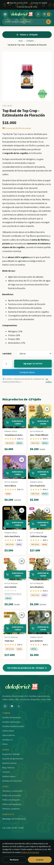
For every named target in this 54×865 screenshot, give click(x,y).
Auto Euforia (10, 485)
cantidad (6, 353)
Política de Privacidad (30, 852)
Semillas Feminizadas (11, 721)
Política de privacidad (11, 795)
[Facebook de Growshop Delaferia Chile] (12, 706)
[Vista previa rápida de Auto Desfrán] (21, 561)
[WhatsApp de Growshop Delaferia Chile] (19, 706)
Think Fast (9, 640)
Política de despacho (11, 799)
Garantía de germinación (12, 758)
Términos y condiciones (12, 790)
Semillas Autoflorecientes (13, 726)
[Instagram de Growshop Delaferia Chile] (5, 706)
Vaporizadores (8, 735)
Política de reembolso (11, 804)
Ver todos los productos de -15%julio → (27, 667)
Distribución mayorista (11, 780)
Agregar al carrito (32, 363)
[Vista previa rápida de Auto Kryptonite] (47, 459)
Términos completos (11, 808)
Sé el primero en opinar (12, 594)
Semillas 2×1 (7, 739)
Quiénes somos (8, 776)
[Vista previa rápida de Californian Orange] (47, 510)
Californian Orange (38, 536)
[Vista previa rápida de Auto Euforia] (21, 459)
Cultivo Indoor (8, 730)
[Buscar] (48, 21)
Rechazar (14, 859)
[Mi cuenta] (38, 14)
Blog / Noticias (8, 767)
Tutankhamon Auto (13, 435)
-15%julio (30, 41)
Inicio (21, 41)
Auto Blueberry (37, 587)
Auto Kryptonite (37, 485)
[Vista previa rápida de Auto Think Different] (47, 409)
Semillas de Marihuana (11, 717)
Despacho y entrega (11, 754)
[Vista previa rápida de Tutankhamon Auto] (21, 409)
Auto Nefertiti (36, 640)
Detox (4, 744)
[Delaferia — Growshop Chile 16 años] (21, 14)
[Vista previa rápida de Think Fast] (21, 615)
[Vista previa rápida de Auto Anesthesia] (21, 510)
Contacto (6, 771)
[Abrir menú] (5, 14)
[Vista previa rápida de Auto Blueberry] (47, 561)
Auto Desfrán (10, 587)
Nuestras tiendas (9, 763)
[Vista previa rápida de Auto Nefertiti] (47, 615)
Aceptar (39, 859)
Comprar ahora (27, 372)
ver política (49, 380)
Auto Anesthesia (12, 536)
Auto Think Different (39, 435)
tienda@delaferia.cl (10, 823)
